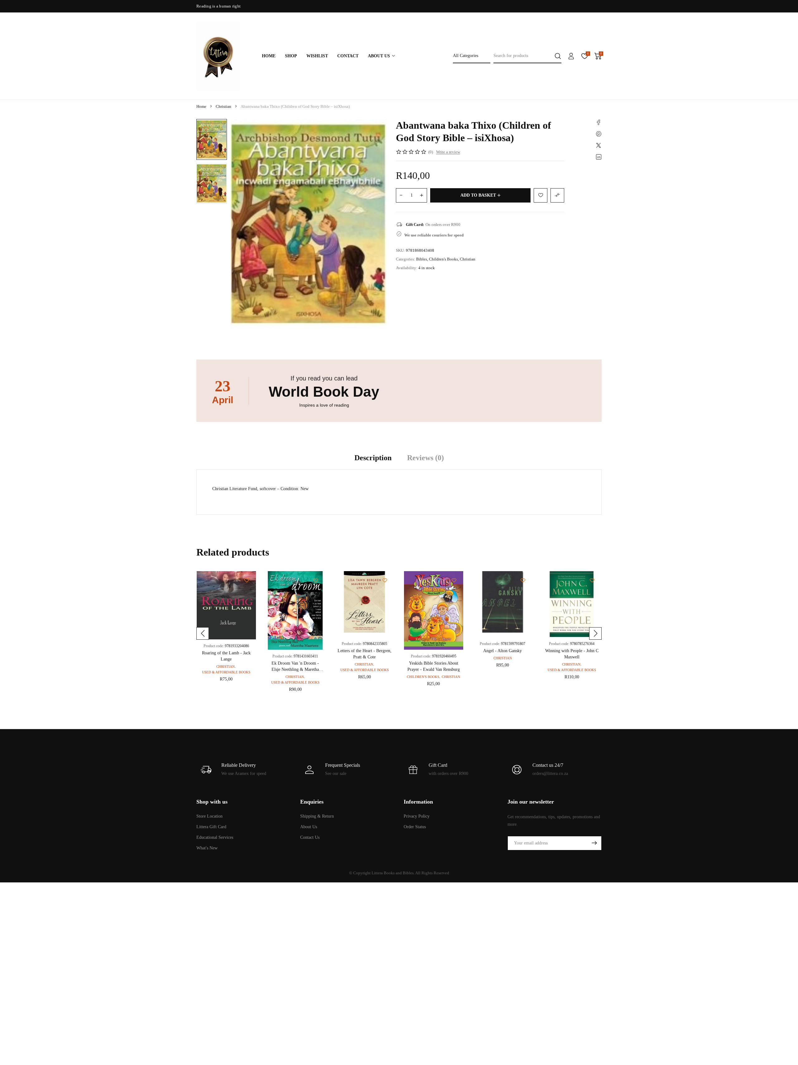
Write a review (448, 152)
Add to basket (478, 195)
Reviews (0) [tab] (425, 458)
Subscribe (594, 843)
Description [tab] (373, 458)
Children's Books (443, 259)
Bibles (421, 259)
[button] (202, 633)
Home (201, 106)
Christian (223, 106)
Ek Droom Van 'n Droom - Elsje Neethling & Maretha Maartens (295, 669)
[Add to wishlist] (206, 128)
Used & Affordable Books (226, 672)
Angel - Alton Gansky (502, 650)
